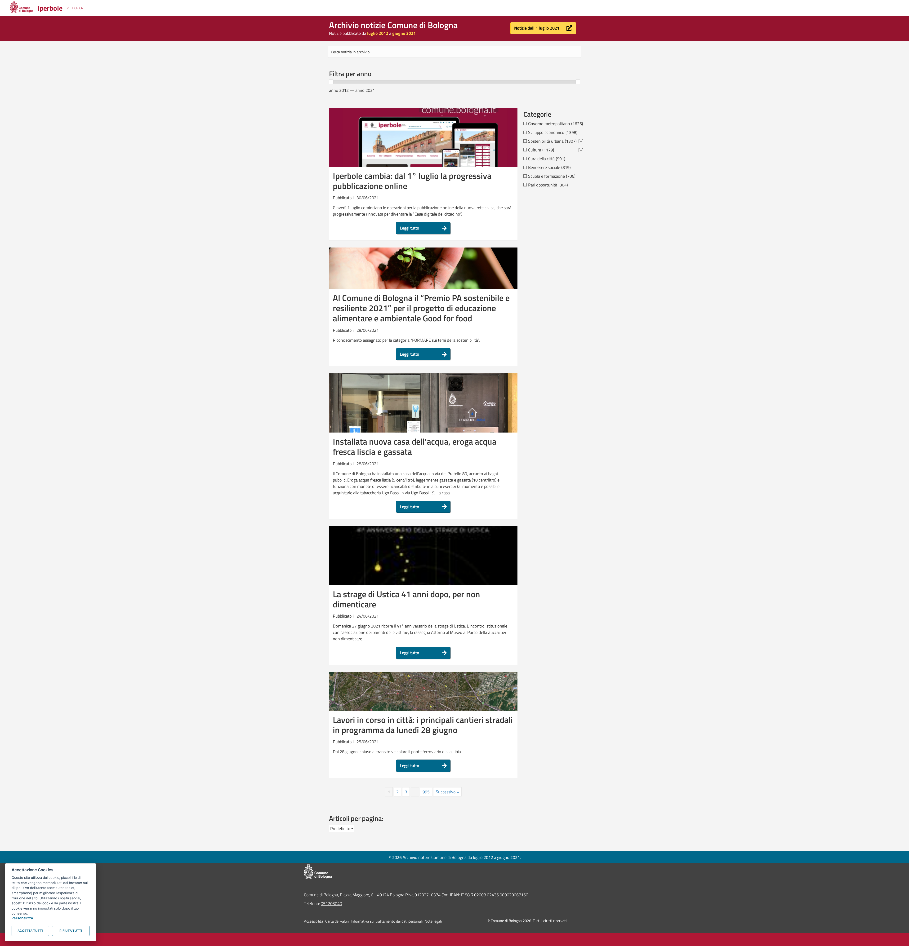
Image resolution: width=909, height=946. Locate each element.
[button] (543, 28)
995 (426, 792)
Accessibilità (313, 921)
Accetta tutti (30, 931)
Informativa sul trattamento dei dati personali (387, 921)
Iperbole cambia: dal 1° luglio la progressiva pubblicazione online (412, 180)
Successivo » (447, 792)
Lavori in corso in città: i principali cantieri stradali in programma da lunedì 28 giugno (423, 724)
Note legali (433, 921)
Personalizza (22, 918)
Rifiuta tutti (70, 931)
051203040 (331, 903)
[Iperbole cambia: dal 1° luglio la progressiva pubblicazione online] (423, 150)
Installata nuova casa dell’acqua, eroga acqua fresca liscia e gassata (414, 446)
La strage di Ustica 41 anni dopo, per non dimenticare (406, 599)
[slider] (331, 82)
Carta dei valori (337, 921)
